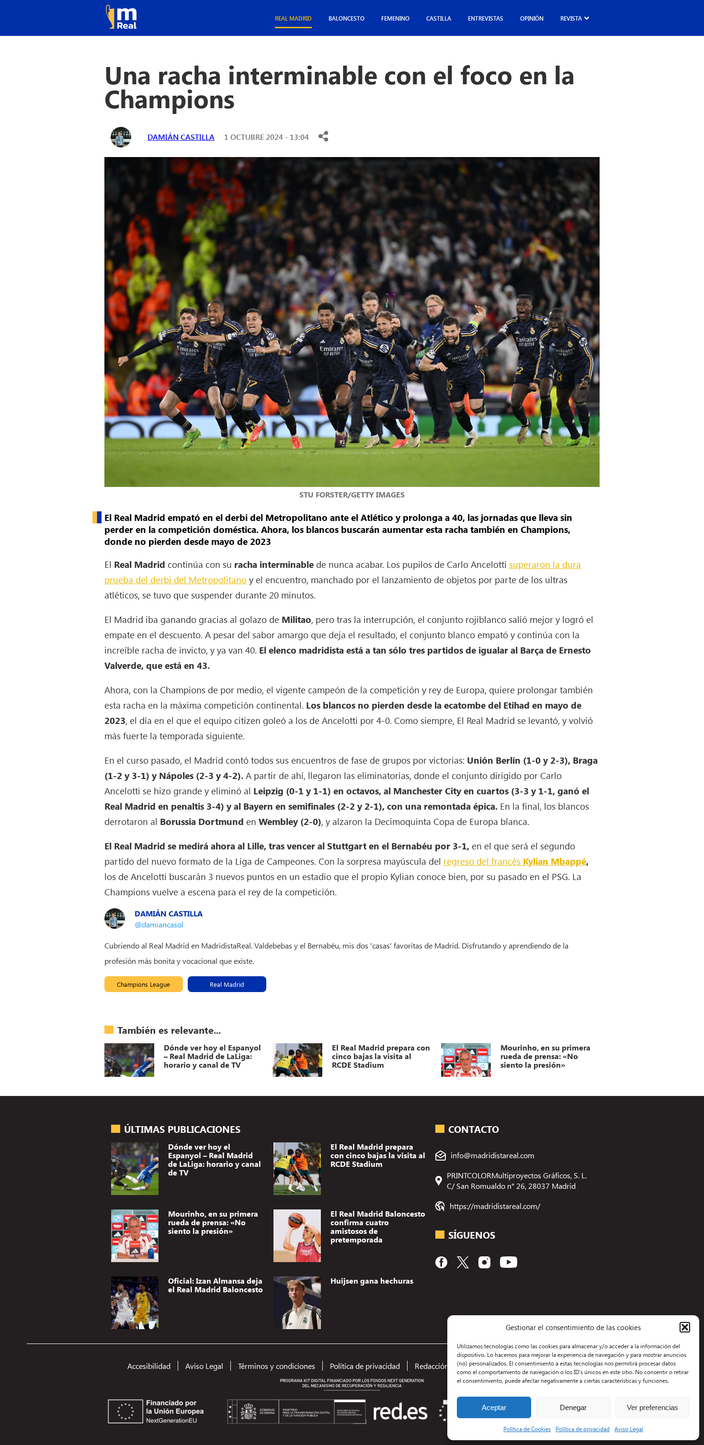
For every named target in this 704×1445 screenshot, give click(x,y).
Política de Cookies (527, 1429)
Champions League (143, 984)
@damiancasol (159, 924)
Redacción (432, 1366)
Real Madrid (293, 18)
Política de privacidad (583, 1429)
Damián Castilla (181, 137)
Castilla (438, 18)
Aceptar (494, 1407)
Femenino (395, 18)
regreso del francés (514, 861)
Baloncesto (346, 18)
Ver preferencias (652, 1407)
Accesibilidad (148, 1366)
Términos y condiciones (276, 1366)
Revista (571, 18)
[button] (685, 1327)
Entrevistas (485, 18)
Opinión (532, 18)
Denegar (573, 1407)
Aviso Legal (628, 1429)
